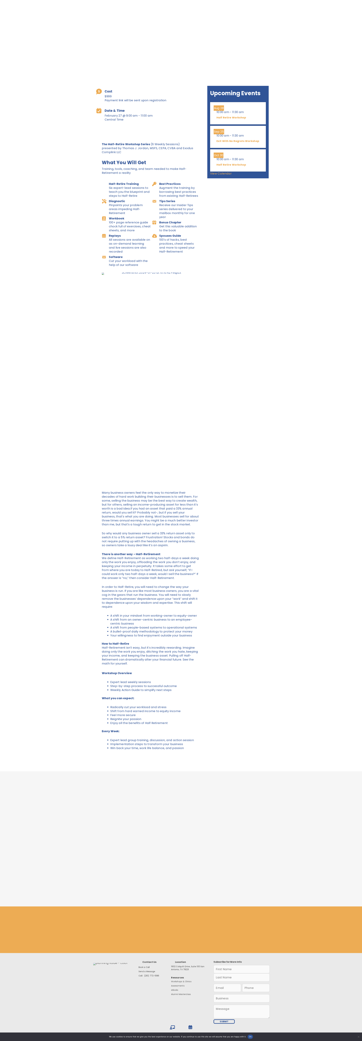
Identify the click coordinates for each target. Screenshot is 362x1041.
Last (191, 832)
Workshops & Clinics (181, 981)
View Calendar (221, 174)
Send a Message (147, 971)
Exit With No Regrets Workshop (237, 141)
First (126, 832)
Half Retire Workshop (231, 117)
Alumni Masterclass (181, 994)
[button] (113, 130)
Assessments (177, 985)
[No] (358, 1036)
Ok (250, 1036)
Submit (181, 892)
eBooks (174, 990)
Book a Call (144, 967)
